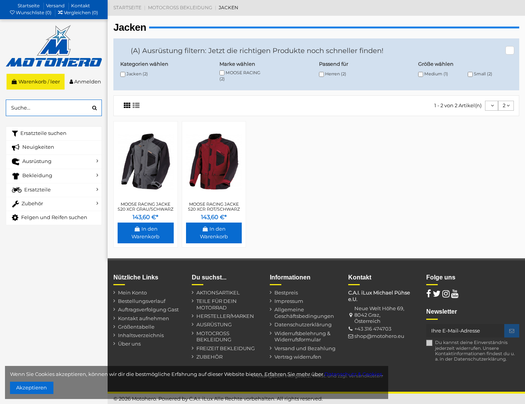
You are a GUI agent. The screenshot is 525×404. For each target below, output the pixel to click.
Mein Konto (132, 292)
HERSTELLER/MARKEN (225, 316)
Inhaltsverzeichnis (141, 335)
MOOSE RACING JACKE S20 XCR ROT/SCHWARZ (214, 206)
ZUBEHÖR (209, 357)
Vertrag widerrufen (297, 357)
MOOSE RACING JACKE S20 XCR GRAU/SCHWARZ (145, 206)
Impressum (288, 301)
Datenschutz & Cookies (353, 374)
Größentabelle (136, 327)
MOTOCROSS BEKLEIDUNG (213, 336)
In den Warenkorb (145, 232)
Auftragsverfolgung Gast (148, 309)
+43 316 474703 (372, 329)
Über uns (129, 344)
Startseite (29, 5)
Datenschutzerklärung (303, 324)
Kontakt (80, 5)
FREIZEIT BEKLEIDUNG (225, 348)
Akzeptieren (31, 387)
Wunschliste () (34, 12)
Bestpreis (286, 292)
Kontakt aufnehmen (143, 318)
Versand (56, 5)
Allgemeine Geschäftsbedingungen (304, 312)
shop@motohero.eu (379, 336)
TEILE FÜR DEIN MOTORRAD (216, 304)
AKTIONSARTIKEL (218, 292)
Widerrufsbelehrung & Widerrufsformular (302, 336)
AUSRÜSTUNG (214, 324)
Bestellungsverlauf (141, 301)
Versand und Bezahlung (305, 348)
